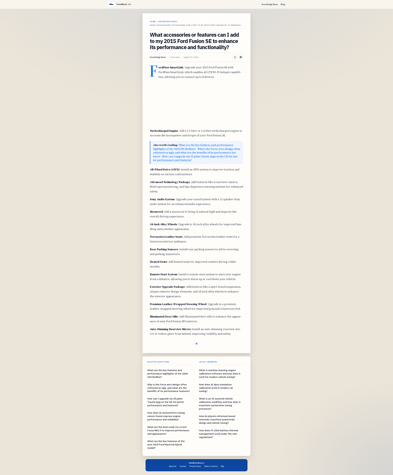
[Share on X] (234, 57)
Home (153, 21)
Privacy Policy (195, 466)
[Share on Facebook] (240, 57)
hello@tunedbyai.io (196, 463)
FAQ (222, 466)
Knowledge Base (270, 4)
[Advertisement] (196, 103)
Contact (183, 466)
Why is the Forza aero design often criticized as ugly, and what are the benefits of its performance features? (196, 152)
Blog (283, 4)
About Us (172, 466)
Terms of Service (211, 466)
